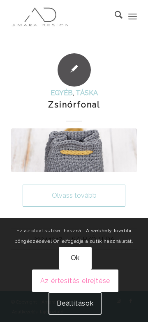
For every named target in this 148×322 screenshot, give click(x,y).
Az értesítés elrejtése (75, 281)
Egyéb (62, 93)
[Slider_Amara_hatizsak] (74, 150)
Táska (87, 93)
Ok (75, 258)
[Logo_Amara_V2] (61, 16)
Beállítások (75, 303)
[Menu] (132, 16)
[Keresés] (114, 16)
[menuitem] (114, 16)
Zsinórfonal (74, 105)
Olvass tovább (74, 195)
